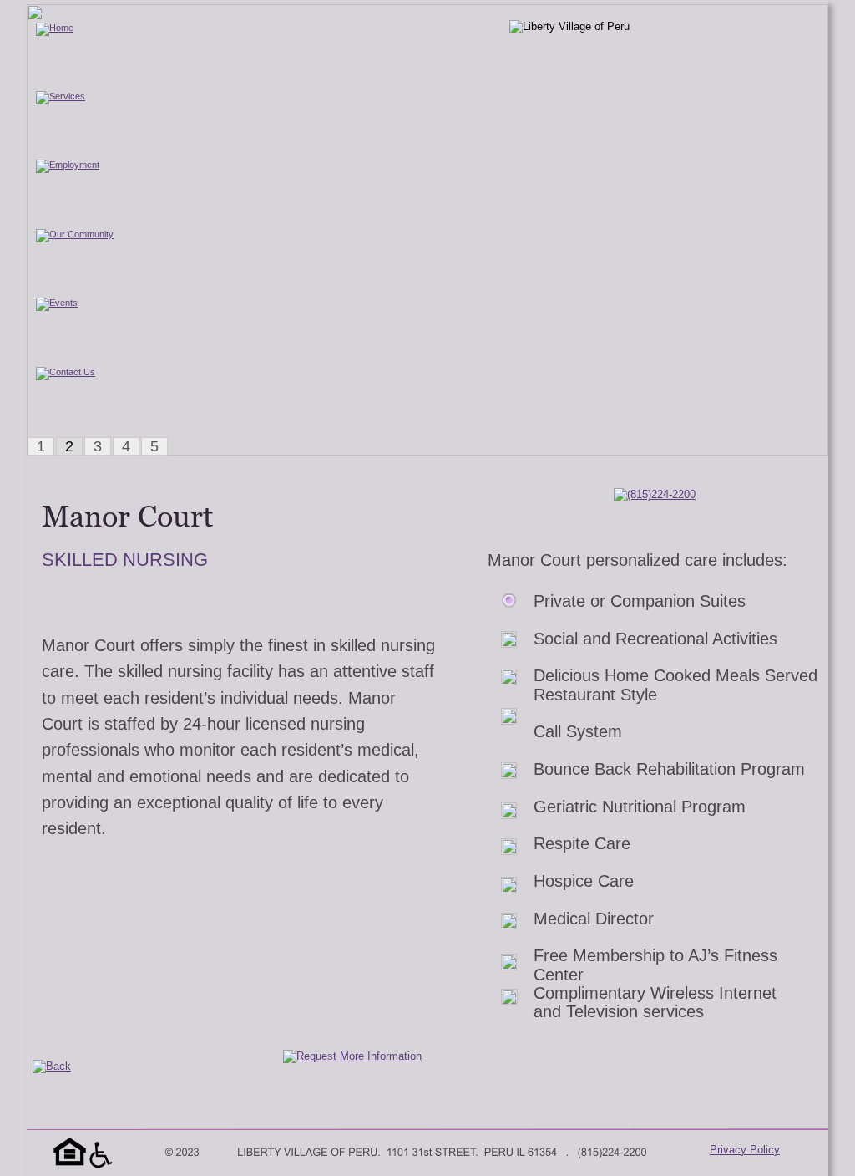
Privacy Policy (745, 1149)
